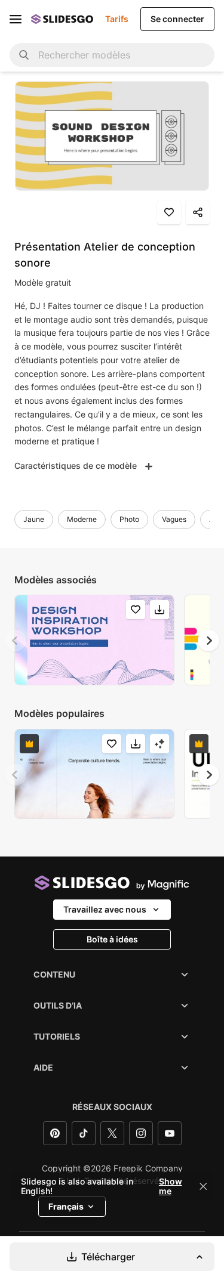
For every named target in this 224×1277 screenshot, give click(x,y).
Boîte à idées (112, 939)
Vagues (174, 519)
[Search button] (24, 55)
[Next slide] (208, 640)
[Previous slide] (15, 640)
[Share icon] (198, 212)
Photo (129, 519)
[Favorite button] (169, 212)
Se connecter (177, 19)
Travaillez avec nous (104, 909)
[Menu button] (16, 19)
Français (66, 1206)
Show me (170, 1186)
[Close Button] (203, 1186)
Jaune (33, 519)
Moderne (82, 519)
